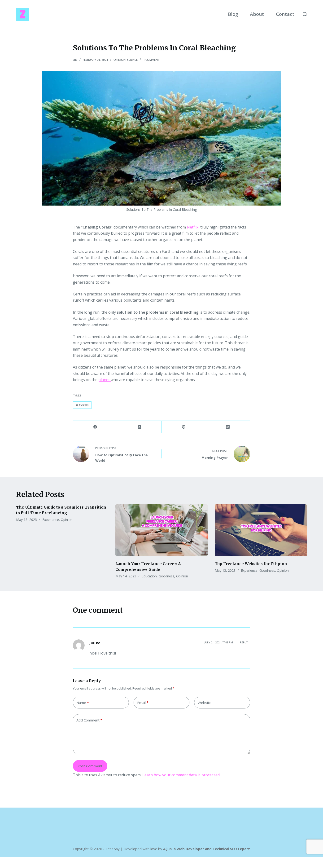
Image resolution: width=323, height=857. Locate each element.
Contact (285, 14)
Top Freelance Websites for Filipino (251, 563)
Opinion (119, 60)
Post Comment (90, 766)
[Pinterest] (184, 427)
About (257, 14)
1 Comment (151, 60)
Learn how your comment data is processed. (181, 775)
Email (142, 702)
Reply (244, 642)
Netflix (192, 227)
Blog (233, 14)
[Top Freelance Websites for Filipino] (261, 530)
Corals (82, 405)
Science (132, 60)
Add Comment (89, 720)
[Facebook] (95, 427)
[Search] (305, 14)
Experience (50, 519)
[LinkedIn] (228, 427)
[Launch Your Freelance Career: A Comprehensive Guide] (161, 530)
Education (149, 576)
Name (82, 702)
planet (104, 379)
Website (204, 702)
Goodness (166, 576)
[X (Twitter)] (139, 427)
